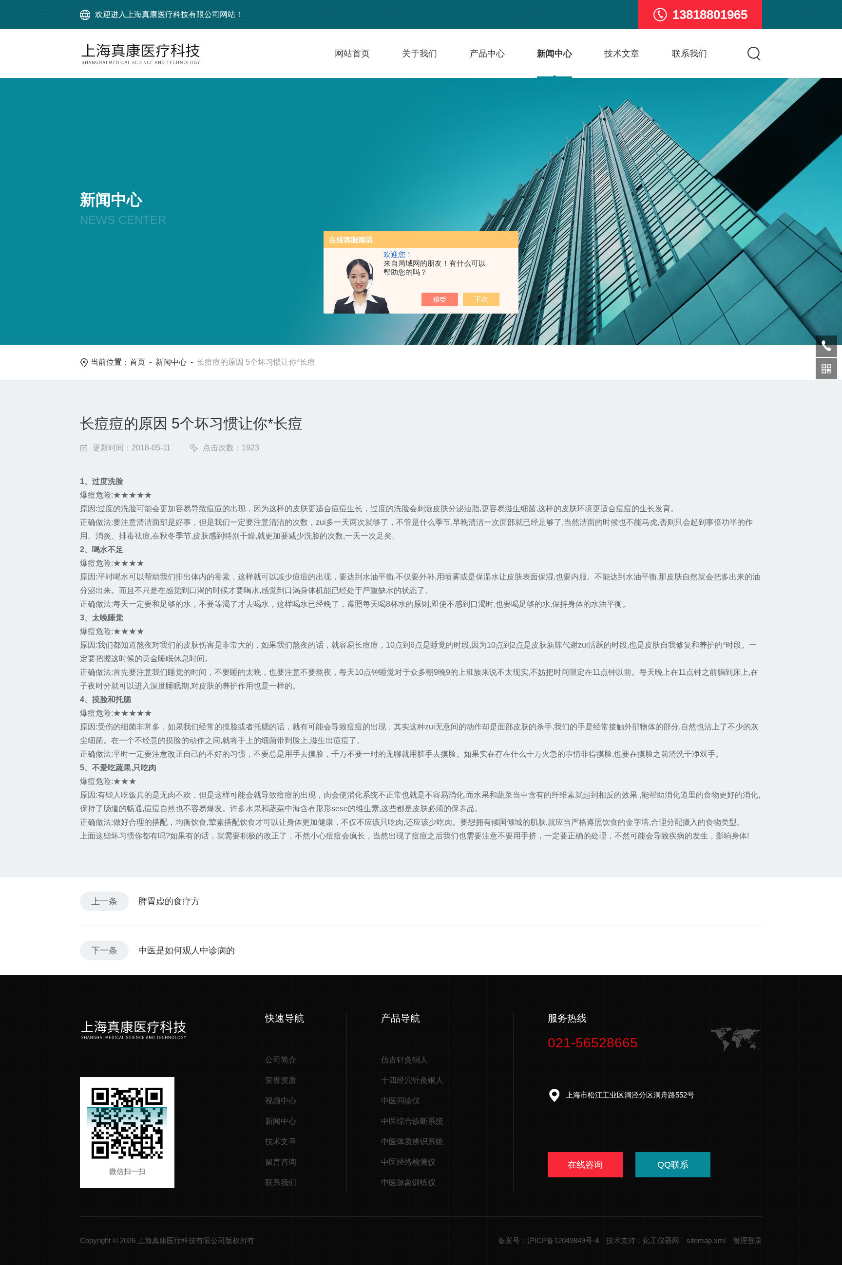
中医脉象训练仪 (408, 1182)
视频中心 (280, 1101)
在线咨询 (585, 1165)
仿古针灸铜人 (404, 1060)
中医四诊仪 (400, 1101)
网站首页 (352, 53)
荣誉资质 (280, 1080)
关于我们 (419, 53)
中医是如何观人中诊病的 (186, 950)
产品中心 (487, 53)
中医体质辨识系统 (412, 1141)
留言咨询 (280, 1162)
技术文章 (621, 53)
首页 (137, 362)
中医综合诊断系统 (412, 1121)
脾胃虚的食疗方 (169, 901)
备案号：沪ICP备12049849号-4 (548, 1240)
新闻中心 (554, 53)
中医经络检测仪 (408, 1162)
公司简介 (280, 1060)
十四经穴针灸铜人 (412, 1080)
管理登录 (747, 1240)
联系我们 (689, 53)
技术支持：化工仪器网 (642, 1240)
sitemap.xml (706, 1240)
